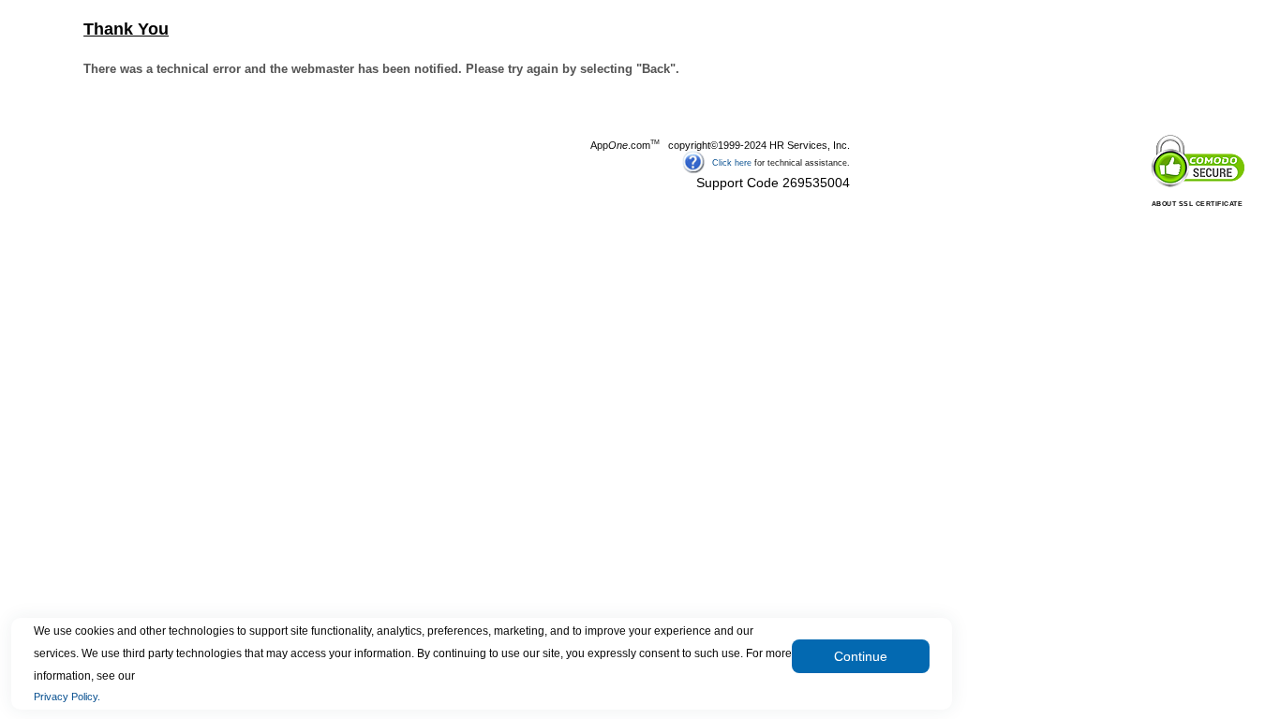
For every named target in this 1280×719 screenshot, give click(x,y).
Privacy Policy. (67, 696)
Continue (860, 656)
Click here (732, 162)
